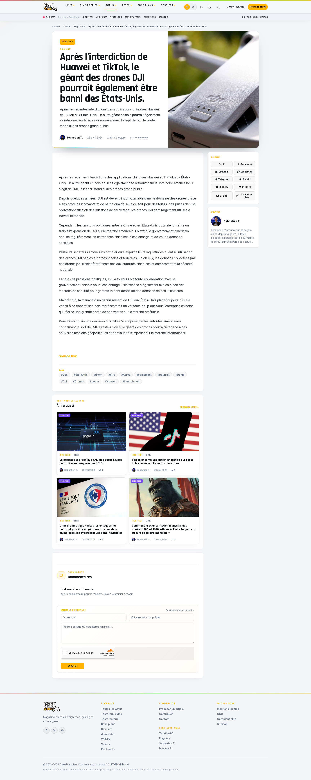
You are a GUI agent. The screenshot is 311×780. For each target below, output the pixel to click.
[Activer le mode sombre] (209, 7)
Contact (164, 718)
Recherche (108, 749)
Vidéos (105, 744)
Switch (264, 17)
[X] (54, 730)
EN (193, 7)
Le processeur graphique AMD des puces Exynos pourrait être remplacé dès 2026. (91, 461)
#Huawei (110, 381)
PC (243, 17)
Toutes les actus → (189, 407)
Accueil (56, 26)
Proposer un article (171, 708)
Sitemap (222, 723)
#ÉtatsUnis (80, 374)
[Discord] (62, 730)
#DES (64, 374)
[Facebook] (46, 730)
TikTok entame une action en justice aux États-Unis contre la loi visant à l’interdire (163, 461)
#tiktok (98, 374)
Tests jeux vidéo (111, 713)
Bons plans (145, 5)
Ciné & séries (89, 5)
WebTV (105, 739)
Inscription (258, 7)
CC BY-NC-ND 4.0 (117, 764)
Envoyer (72, 666)
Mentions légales (228, 708)
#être (111, 374)
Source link (68, 356)
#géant (94, 381)
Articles (67, 26)
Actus (110, 5)
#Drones (78, 381)
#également (144, 374)
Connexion (236, 7)
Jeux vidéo (101, 17)
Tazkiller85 (166, 733)
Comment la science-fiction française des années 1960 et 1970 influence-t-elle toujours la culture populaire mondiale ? (163, 529)
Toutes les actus (111, 708)
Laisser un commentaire (73, 610)
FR (187, 7)
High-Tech (88, 17)
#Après (125, 374)
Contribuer (166, 713)
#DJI (64, 381)
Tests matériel (133, 17)
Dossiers (167, 5)
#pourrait (164, 374)
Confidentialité (226, 718)
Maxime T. (165, 748)
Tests (126, 5)
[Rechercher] (218, 7)
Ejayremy (165, 738)
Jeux (69, 5)
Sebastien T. (167, 743)
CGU (220, 713)
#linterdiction (130, 381)
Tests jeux (116, 17)
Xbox (255, 17)
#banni (180, 374)
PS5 (249, 17)
